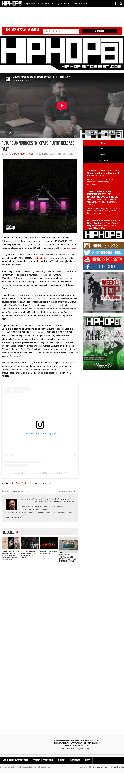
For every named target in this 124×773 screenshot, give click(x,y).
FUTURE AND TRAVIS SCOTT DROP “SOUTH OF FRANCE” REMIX (67, 558)
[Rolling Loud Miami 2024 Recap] (49, 543)
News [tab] (103, 143)
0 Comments (67, 154)
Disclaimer (75, 760)
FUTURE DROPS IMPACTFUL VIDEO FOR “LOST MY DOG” (29, 554)
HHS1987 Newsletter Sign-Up (22, 30)
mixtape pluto (23, 491)
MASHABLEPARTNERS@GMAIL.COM (76, 749)
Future (14, 491)
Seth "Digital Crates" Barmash (19, 154)
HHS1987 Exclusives (40, 3)
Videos (81, 3)
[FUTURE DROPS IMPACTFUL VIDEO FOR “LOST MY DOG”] (30, 543)
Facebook (16, 517)
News (76, 491)
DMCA (87, 760)
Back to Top (119, 767)
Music (64, 3)
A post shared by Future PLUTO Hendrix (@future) (40, 473)
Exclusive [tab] (103, 160)
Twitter (7, 517)
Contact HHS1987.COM (43, 760)
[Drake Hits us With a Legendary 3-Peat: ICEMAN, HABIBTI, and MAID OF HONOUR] (11, 543)
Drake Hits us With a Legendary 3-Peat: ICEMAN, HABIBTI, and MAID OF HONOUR (10, 555)
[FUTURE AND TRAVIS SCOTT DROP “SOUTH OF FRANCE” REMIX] (68, 545)
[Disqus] (40, 606)
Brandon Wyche (100, 767)
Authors (61, 760)
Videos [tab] (103, 155)
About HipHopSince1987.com (15, 760)
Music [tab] (103, 149)
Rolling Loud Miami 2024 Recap (48, 552)
